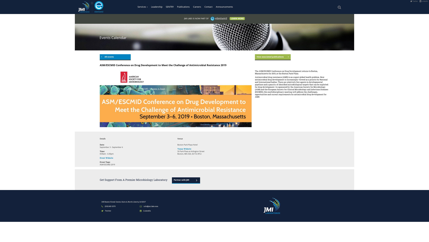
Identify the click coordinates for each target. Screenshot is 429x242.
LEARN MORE (237, 18)
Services (142, 6)
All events (109, 56)
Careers (197, 6)
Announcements (224, 6)
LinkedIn (424, 1)
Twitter (415, 1)
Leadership (156, 6)
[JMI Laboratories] (99, 6)
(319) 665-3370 (110, 206)
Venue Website (184, 149)
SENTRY (170, 6)
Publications (183, 6)
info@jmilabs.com (150, 206)
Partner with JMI (181, 180)
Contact (208, 6)
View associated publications (273, 56)
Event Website (106, 158)
